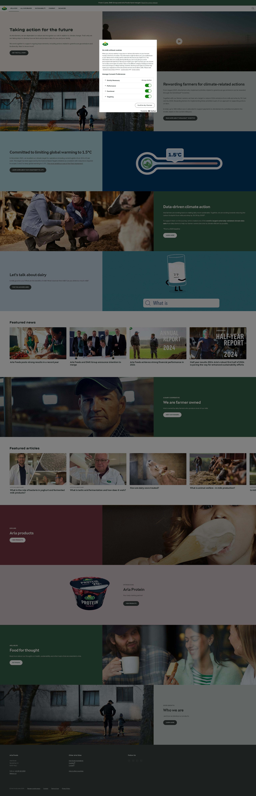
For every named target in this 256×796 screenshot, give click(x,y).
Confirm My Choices (145, 105)
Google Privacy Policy (109, 69)
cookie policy (125, 69)
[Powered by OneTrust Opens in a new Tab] (148, 111)
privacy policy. (136, 69)
